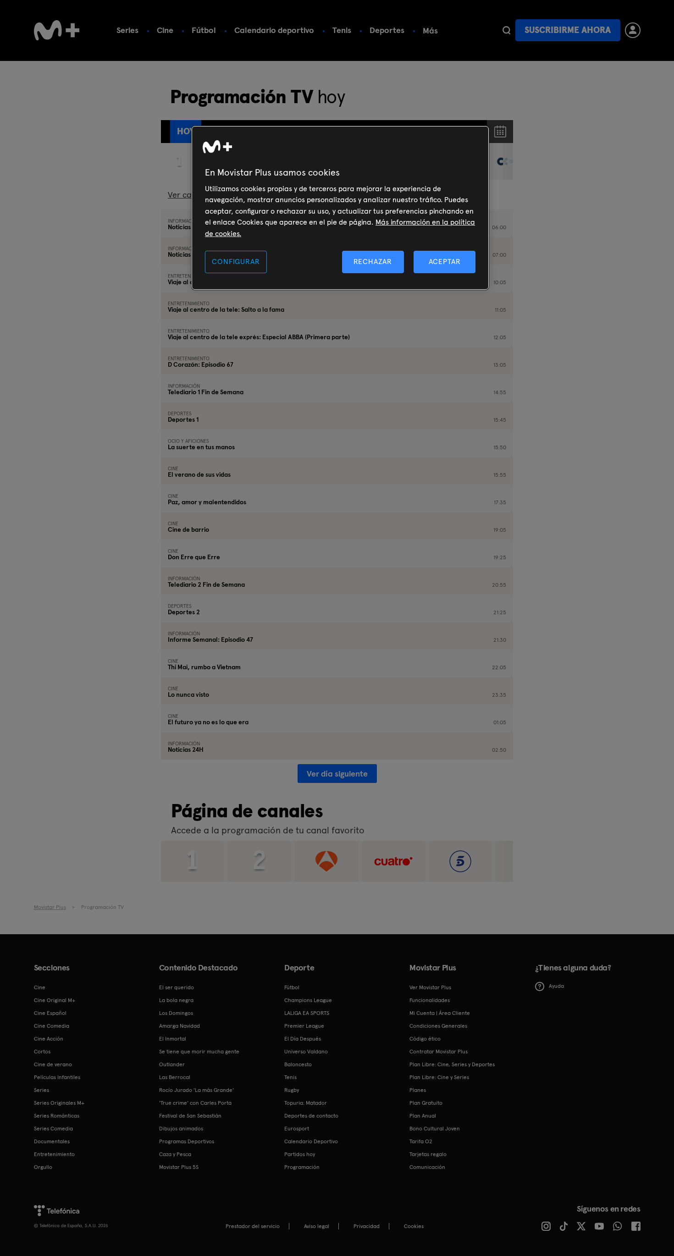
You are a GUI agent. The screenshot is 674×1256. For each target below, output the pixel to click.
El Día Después (302, 1039)
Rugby (291, 1090)
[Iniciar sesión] (633, 30)
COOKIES (414, 1226)
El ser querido (176, 987)
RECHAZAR (373, 261)
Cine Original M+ (54, 1000)
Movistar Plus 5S (179, 1167)
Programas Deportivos (186, 1141)
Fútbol (204, 30)
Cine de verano (53, 1064)
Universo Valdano (306, 1051)
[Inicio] (57, 30)
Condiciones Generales (438, 1026)
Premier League (304, 1026)
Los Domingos (176, 1013)
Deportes (387, 30)
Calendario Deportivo (311, 1141)
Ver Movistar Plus (430, 987)
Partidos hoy (299, 1154)
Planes (417, 1090)
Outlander (172, 1064)
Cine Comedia (51, 1026)
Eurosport (296, 1128)
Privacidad (367, 1226)
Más (430, 30)
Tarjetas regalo (428, 1154)
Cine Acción (48, 1039)
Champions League (308, 1000)
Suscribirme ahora (568, 30)
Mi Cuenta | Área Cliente (439, 1013)
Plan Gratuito (425, 1103)
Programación (302, 1167)
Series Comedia (53, 1128)
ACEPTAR (445, 261)
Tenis (341, 30)
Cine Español (50, 1013)
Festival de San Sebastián (190, 1116)
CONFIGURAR (236, 261)
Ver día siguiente (337, 773)
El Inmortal (172, 1039)
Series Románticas (56, 1116)
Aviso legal (316, 1226)
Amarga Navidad (179, 1026)
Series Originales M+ (59, 1103)
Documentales (52, 1141)
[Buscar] (506, 30)
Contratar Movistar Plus (438, 1051)
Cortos (42, 1051)
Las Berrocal (174, 1077)
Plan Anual (422, 1116)
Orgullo (43, 1167)
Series (127, 30)
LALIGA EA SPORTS (306, 1013)
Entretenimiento (54, 1154)
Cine (165, 30)
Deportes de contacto (311, 1116)
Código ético (425, 1039)
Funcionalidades (429, 1000)
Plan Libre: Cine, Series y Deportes (452, 1064)
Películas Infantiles (57, 1077)
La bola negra (176, 1000)
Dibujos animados (181, 1128)
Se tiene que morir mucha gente (199, 1051)
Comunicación (427, 1167)
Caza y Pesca (175, 1154)
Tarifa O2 (420, 1141)
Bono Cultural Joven (434, 1128)
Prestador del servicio (253, 1226)
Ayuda (556, 986)
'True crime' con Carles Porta (195, 1103)
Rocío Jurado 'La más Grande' (196, 1090)
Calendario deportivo (274, 30)
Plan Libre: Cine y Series (439, 1077)
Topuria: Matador (305, 1103)
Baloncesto (298, 1064)
